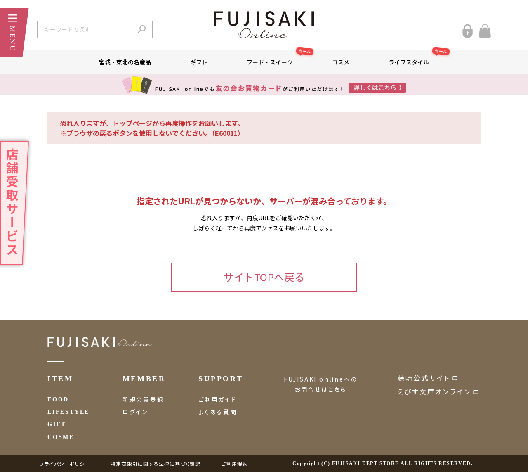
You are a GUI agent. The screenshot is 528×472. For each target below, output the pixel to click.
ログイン (135, 412)
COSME (60, 437)
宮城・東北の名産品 (125, 62)
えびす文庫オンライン (434, 391)
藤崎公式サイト (424, 378)
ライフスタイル (418, 58)
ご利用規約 (234, 463)
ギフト (198, 62)
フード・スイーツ (279, 58)
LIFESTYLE (68, 412)
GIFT (56, 424)
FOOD (58, 399)
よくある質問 (217, 412)
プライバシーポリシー (65, 463)
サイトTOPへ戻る (264, 276)
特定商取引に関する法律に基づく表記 (155, 463)
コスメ (340, 62)
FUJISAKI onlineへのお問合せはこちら (321, 384)
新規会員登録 (143, 399)
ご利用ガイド (217, 399)
